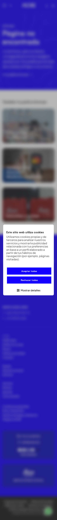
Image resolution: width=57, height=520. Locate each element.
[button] (28, 290)
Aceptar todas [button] (29, 271)
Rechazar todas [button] (29, 280)
